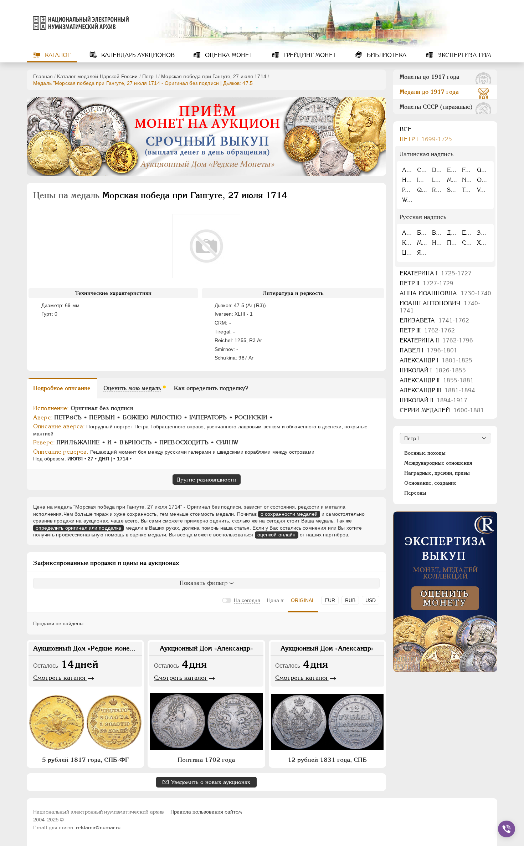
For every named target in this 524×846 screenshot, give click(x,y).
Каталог (57, 55)
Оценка (228, 55)
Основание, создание (430, 483)
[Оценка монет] (445, 591)
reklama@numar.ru (98, 827)
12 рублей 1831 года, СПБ (327, 759)
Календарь (137, 55)
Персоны (415, 493)
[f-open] (506, 828)
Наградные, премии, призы (437, 473)
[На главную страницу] (79, 22)
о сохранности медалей (289, 514)
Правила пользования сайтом (206, 812)
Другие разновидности (206, 479)
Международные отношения (438, 463)
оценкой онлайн (276, 534)
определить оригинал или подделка (78, 528)
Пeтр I (149, 76)
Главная (43, 76)
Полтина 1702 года (206, 759)
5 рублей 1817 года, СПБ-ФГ (85, 759)
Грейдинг (309, 55)
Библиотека (386, 55)
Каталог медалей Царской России (97, 76)
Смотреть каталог (60, 677)
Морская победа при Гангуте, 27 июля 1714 (213, 76)
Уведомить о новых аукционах (210, 782)
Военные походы (425, 453)
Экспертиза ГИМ (463, 55)
